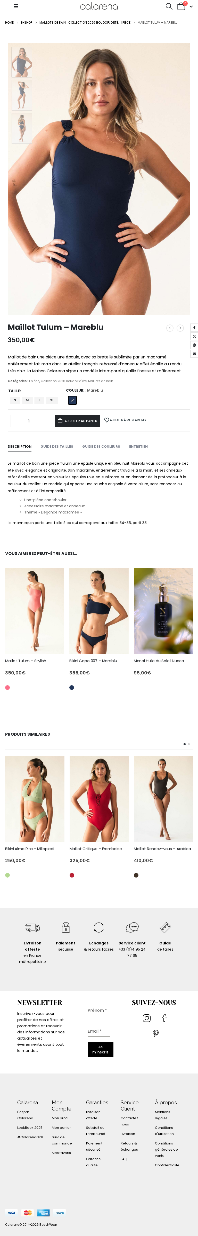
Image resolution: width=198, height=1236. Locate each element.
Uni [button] (7, 886)
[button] (16, 6)
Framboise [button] (72, 875)
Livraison (128, 1133)
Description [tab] (19, 446)
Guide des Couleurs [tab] (101, 446)
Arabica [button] (136, 875)
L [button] (39, 400)
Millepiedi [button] (7, 875)
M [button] (27, 400)
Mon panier (61, 1127)
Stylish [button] (7, 687)
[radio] (72, 400)
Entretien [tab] (138, 446)
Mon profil (60, 1118)
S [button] (15, 400)
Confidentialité (167, 1165)
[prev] (170, 328)
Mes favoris (61, 1152)
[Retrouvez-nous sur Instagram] (147, 1020)
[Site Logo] (99, 6)
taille (14, 390)
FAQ (124, 1159)
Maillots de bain (100, 381)
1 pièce (34, 381)
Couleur (74, 390)
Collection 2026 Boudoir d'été (64, 381)
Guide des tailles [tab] (56, 446)
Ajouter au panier (80, 420)
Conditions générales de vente (166, 1149)
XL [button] (52, 400)
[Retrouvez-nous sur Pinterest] (156, 1035)
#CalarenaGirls (30, 1137)
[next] (180, 328)
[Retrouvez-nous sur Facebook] (165, 1020)
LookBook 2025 (30, 1127)
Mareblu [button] (71, 687)
